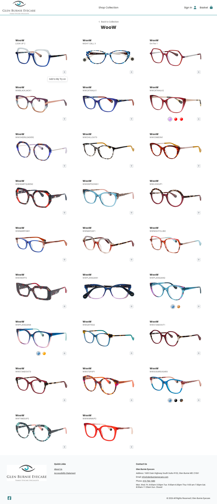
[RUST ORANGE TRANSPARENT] (44, 353)
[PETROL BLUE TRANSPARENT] (173, 307)
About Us (58, 469)
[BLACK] (176, 400)
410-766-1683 (149, 481)
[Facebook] (9, 499)
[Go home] (29, 7)
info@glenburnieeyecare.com (155, 477)
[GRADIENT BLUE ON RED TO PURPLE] (38, 353)
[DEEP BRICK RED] (176, 119)
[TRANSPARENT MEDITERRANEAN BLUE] (170, 400)
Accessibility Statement (64, 473)
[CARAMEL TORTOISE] (181, 400)
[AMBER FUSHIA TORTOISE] (178, 307)
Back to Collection (110, 21)
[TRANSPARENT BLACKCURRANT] (170, 119)
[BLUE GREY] (181, 119)
